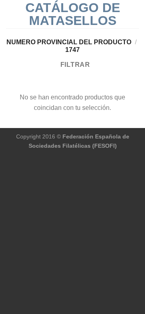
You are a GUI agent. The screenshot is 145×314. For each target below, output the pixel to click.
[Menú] (11, 14)
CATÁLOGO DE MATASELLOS (72, 14)
